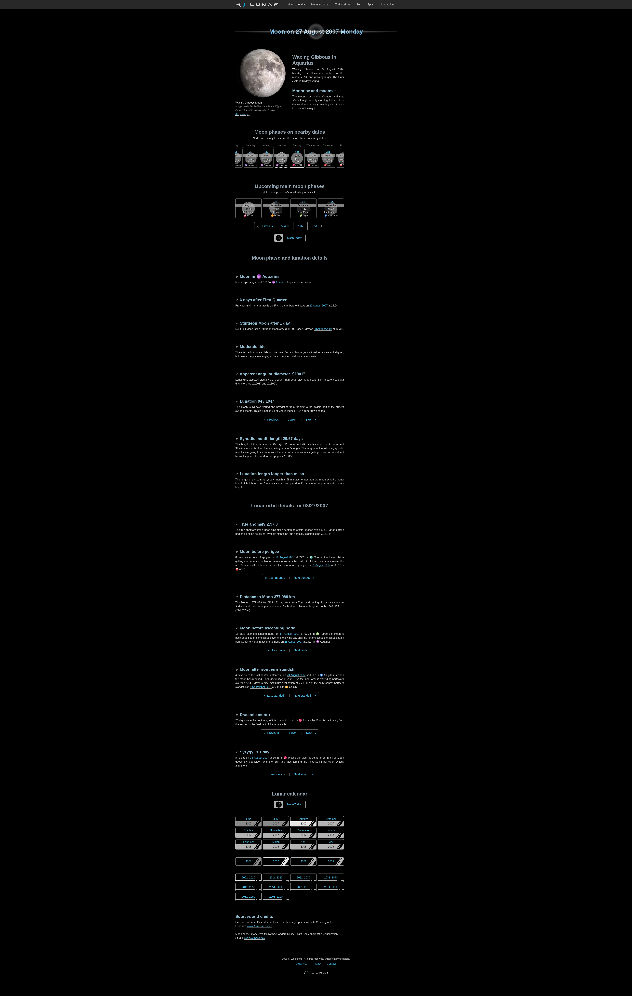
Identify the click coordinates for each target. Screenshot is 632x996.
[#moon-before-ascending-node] (237, 628)
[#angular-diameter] (237, 374)
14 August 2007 (290, 633)
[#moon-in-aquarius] (237, 276)
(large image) (242, 114)
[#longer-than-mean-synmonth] (237, 474)
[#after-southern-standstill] (237, 669)
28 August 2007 (323, 329)
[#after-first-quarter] (237, 300)
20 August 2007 (318, 305)
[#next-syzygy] (237, 752)
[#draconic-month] (237, 714)
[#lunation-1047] (237, 401)
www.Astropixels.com (259, 926)
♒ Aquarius (279, 282)
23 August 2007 (296, 675)
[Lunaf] (257, 4)
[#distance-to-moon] (237, 597)
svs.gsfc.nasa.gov (254, 938)
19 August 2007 (285, 557)
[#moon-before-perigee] (237, 551)
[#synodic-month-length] (237, 438)
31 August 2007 (321, 565)
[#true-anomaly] (237, 524)
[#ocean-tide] (237, 346)
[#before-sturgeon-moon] (237, 323)
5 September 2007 (261, 687)
